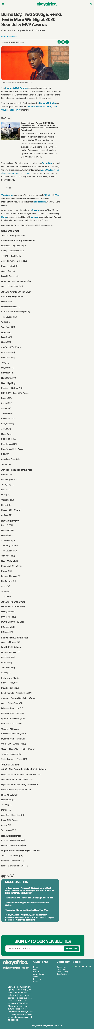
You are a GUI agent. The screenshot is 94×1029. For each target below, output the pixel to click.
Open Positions (63, 974)
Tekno (48, 107)
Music (35, 969)
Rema (4, 217)
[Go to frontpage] (47, 4)
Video (35, 977)
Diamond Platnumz (36, 107)
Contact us (61, 967)
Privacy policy (62, 969)
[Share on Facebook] (59, 42)
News (35, 967)
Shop (35, 981)
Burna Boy (47, 163)
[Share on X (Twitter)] (63, 42)
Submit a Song (62, 972)
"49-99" (47, 195)
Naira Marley (39, 202)
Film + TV (36, 972)
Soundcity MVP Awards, (16, 88)
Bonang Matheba (47, 103)
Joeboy (34, 217)
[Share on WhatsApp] (67, 42)
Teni (57, 195)
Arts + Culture (38, 974)
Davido (35, 210)
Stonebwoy (15, 110)
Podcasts (37, 979)
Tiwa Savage (7, 195)
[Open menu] (3, 4)
